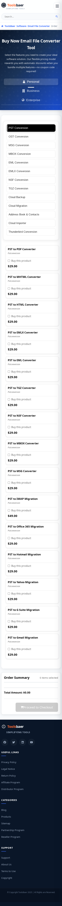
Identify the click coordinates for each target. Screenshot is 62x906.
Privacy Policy (8, 762)
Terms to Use (8, 871)
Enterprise (33, 100)
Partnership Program (12, 830)
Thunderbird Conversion (23, 231)
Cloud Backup (17, 197)
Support (5, 857)
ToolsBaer (9, 26)
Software (21, 26)
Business (33, 90)
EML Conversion (18, 162)
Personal (33, 81)
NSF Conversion (18, 179)
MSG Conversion (19, 145)
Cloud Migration (18, 205)
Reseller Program (10, 836)
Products (6, 816)
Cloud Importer (17, 223)
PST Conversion (18, 127)
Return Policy (8, 775)
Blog (3, 809)
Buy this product (21, 260)
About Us (6, 864)
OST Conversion (18, 136)
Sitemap (5, 823)
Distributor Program (12, 789)
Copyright (6, 877)
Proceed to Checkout (38, 707)
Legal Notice (8, 768)
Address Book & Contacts (24, 214)
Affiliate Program (10, 782)
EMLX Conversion (19, 171)
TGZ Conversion (18, 188)
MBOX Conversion (20, 153)
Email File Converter (39, 26)
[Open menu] (57, 6)
